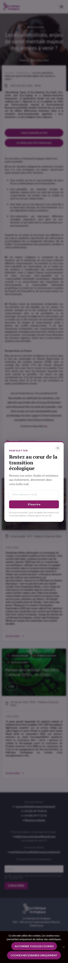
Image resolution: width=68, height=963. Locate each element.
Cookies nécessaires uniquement (34, 955)
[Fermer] (58, 448)
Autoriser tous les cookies (34, 946)
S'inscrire (34, 504)
